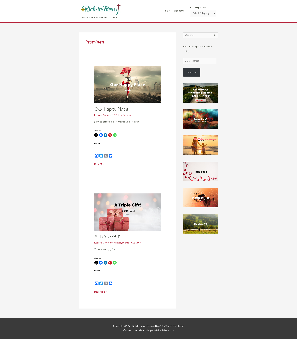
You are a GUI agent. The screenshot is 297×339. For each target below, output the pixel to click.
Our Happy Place (111, 109)
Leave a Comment (103, 115)
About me (179, 11)
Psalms (125, 243)
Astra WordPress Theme (171, 326)
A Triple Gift (108, 237)
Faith (117, 115)
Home (167, 11)
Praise (118, 243)
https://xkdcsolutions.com (160, 330)
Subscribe (192, 72)
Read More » (100, 164)
